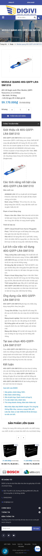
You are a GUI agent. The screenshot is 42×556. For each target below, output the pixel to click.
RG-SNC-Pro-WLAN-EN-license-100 (14, 464)
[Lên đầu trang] (36, 542)
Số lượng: (5, 109)
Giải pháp (21, 546)
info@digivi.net (8, 502)
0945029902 (8, 497)
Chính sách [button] (6, 508)
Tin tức (34, 544)
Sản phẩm (27, 544)
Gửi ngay (36, 528)
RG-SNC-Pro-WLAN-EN (31, 464)
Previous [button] (18, 438)
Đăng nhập (30, 2)
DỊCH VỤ (20, 544)
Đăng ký (11, 2)
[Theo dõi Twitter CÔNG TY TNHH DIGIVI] (9, 535)
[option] (10, 454)
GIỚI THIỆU (7, 544)
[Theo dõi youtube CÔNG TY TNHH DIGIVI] (14, 535)
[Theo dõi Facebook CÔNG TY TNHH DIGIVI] (4, 535)
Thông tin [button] (6, 512)
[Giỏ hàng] (39, 18)
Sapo (25, 552)
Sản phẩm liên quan (21, 423)
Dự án (14, 544)
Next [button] (24, 438)
